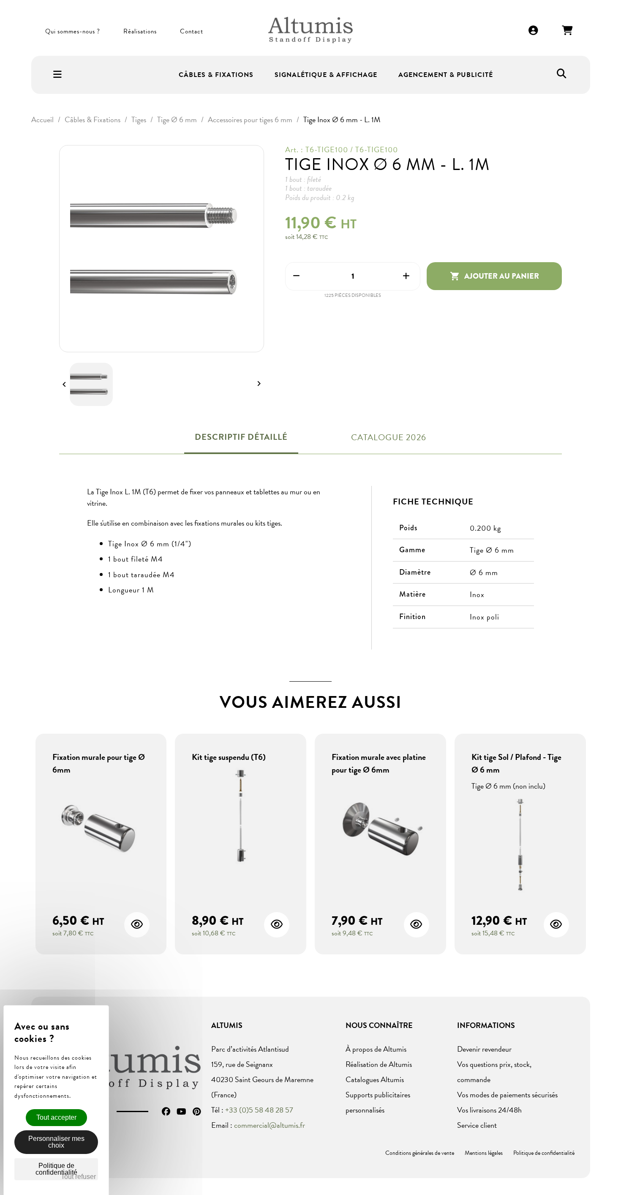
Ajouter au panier (494, 276)
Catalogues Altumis (375, 1079)
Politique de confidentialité (544, 1152)
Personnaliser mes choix (56, 1142)
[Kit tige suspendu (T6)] (240, 817)
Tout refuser (78, 1176)
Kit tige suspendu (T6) (229, 757)
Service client (477, 1125)
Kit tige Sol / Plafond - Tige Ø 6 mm (516, 763)
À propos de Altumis (376, 1049)
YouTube (181, 1111)
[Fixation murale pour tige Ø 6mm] (101, 830)
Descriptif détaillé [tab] (241, 436)
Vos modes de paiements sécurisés (507, 1094)
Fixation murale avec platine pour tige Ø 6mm (379, 763)
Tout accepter (56, 1117)
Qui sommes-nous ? (72, 31)
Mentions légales (484, 1152)
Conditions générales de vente (419, 1152)
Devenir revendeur (484, 1049)
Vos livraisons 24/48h (489, 1110)
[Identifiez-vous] (533, 31)
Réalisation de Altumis (379, 1064)
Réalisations (140, 31)
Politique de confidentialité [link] (56, 1169)
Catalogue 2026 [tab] (388, 437)
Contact (191, 31)
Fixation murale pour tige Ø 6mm (98, 763)
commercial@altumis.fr (269, 1125)
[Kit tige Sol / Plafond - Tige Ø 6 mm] (520, 845)
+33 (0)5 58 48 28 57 (259, 1110)
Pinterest (197, 1111)
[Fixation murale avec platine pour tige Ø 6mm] (380, 830)
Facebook (166, 1111)
